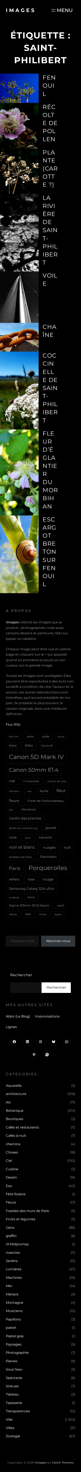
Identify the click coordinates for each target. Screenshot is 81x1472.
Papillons (13, 1319)
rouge (48, 879)
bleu (29, 745)
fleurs (14, 800)
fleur (61, 790)
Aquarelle (14, 1086)
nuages (49, 847)
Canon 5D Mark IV (36, 756)
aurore (61, 736)
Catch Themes (63, 1462)
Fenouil (49, 85)
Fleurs (11, 1202)
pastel (11, 1328)
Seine (31, 897)
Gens (10, 1228)
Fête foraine (16, 1194)
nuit (67, 847)
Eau (9, 1186)
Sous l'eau (14, 1369)
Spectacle (14, 1378)
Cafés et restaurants (22, 1127)
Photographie (17, 1353)
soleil (60, 905)
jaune (50, 827)
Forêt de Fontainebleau (45, 801)
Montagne (14, 1303)
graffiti (11, 1236)
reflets (14, 879)
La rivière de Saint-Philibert (50, 230)
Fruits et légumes (20, 1219)
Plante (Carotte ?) (50, 168)
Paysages (13, 1344)
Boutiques (14, 1119)
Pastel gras (15, 1336)
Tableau (12, 1394)
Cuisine (12, 1169)
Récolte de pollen (50, 123)
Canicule (47, 745)
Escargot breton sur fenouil (49, 552)
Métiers (12, 1294)
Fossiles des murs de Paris (27, 1211)
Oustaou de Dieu (20, 857)
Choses (12, 1152)
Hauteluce (28, 809)
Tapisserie (14, 1403)
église (58, 914)
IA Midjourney (17, 1244)
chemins (13, 1144)
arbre (30, 736)
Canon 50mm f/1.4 (33, 769)
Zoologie (13, 1436)
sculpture (14, 897)
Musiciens (14, 1311)
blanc (13, 745)
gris (11, 809)
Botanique (14, 1111)
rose (31, 879)
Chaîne (49, 330)
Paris (14, 868)
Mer (9, 1286)
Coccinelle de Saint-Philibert (50, 388)
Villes (10, 1428)
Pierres (11, 1361)
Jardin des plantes (25, 818)
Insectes (13, 1253)
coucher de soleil (56, 781)
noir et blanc (22, 847)
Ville (9, 1420)
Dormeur (14, 791)
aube (45, 736)
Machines (14, 1278)
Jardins (12, 1261)
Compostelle (31, 781)
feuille (44, 791)
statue (13, 914)
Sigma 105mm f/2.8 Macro (29, 905)
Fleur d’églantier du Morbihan (50, 470)
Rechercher (21, 975)
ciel (12, 781)
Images (21, 10)
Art (8, 1102)
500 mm (14, 736)
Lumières (13, 1269)
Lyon (28, 837)
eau (29, 791)
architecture (16, 1094)
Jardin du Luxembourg (23, 828)
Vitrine (43, 914)
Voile (50, 279)
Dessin (11, 1177)
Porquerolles (47, 867)
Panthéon (48, 857)
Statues (12, 1386)
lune (13, 837)
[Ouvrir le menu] (61, 10)
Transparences (18, 1411)
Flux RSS (13, 724)
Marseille (45, 837)
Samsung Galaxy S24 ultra (31, 888)
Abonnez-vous (58, 941)
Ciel (9, 1161)
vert (28, 914)
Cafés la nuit (16, 1136)
